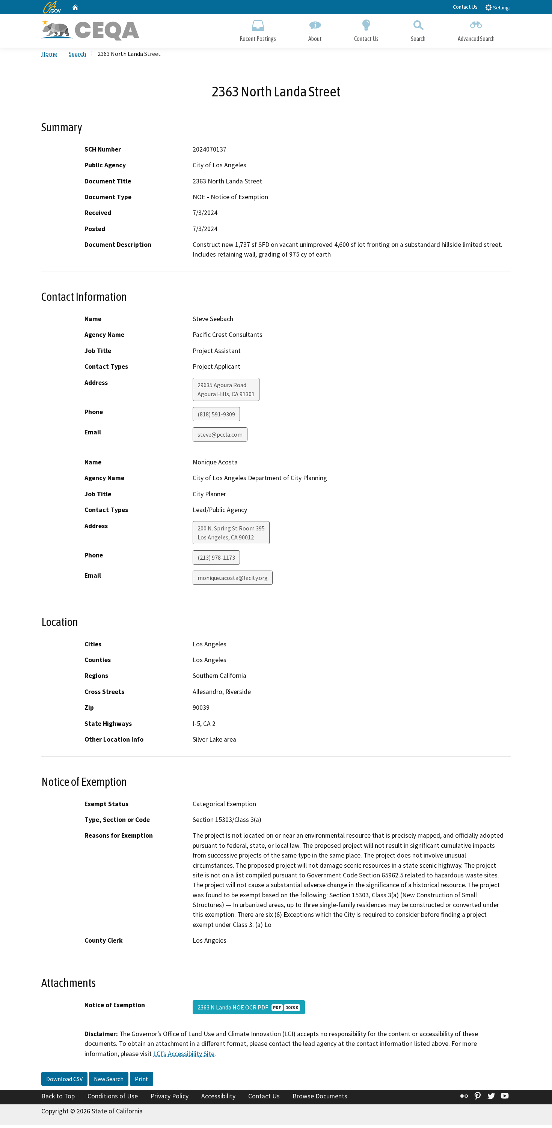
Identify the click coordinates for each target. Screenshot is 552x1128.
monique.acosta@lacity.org (233, 577)
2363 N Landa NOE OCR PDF (248, 1007)
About (315, 38)
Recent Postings (258, 38)
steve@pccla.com (220, 434)
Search (418, 38)
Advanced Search (476, 38)
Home (49, 53)
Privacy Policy (170, 1096)
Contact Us (465, 6)
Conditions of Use (112, 1096)
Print (141, 1079)
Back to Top (58, 1096)
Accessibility (218, 1096)
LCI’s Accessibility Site (183, 1054)
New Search (109, 1079)
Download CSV (64, 1079)
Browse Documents (320, 1096)
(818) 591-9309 (216, 414)
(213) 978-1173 (216, 557)
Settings (501, 8)
